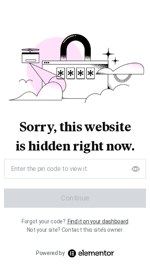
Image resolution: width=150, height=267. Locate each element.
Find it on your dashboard (98, 221)
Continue (75, 198)
